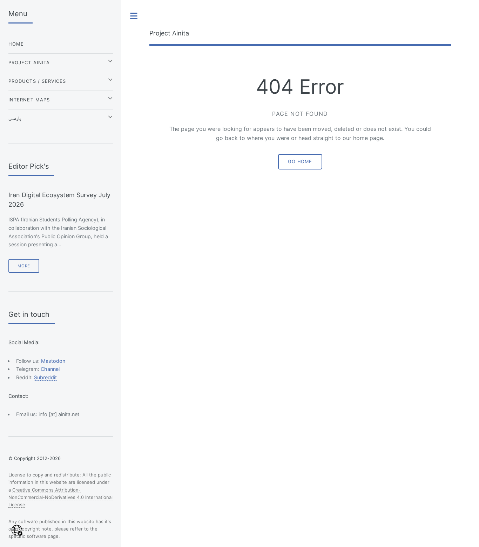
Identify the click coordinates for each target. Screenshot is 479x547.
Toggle (134, 16)
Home (16, 44)
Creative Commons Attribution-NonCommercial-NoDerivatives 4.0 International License (60, 497)
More (24, 266)
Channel (50, 369)
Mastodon (53, 361)
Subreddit (45, 377)
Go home (300, 161)
